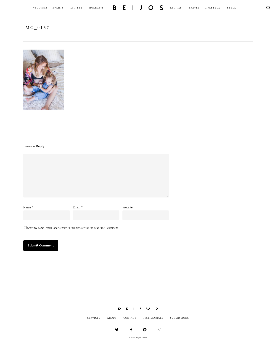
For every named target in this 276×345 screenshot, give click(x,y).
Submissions (179, 317)
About (112, 317)
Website (127, 207)
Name (28, 207)
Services (93, 317)
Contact (129, 317)
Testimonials (153, 317)
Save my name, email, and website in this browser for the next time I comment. (73, 227)
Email (78, 207)
